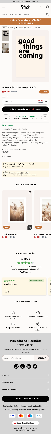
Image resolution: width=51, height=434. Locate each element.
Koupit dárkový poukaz (27, 399)
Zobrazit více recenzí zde (25, 301)
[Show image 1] (5, 35)
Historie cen (6, 156)
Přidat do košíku (25, 109)
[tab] (42, 7)
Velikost (5, 97)
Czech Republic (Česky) (26, 423)
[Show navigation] (4, 7)
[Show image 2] (5, 48)
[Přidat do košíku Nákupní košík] (29, 227)
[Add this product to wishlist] (45, 117)
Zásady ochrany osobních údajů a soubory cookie (25, 409)
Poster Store (31, 428)
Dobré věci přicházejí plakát (29, 28)
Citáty (12, 28)
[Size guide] (6, 117)
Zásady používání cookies (31, 406)
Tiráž (46, 406)
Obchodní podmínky (11, 406)
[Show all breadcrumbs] (4, 27)
